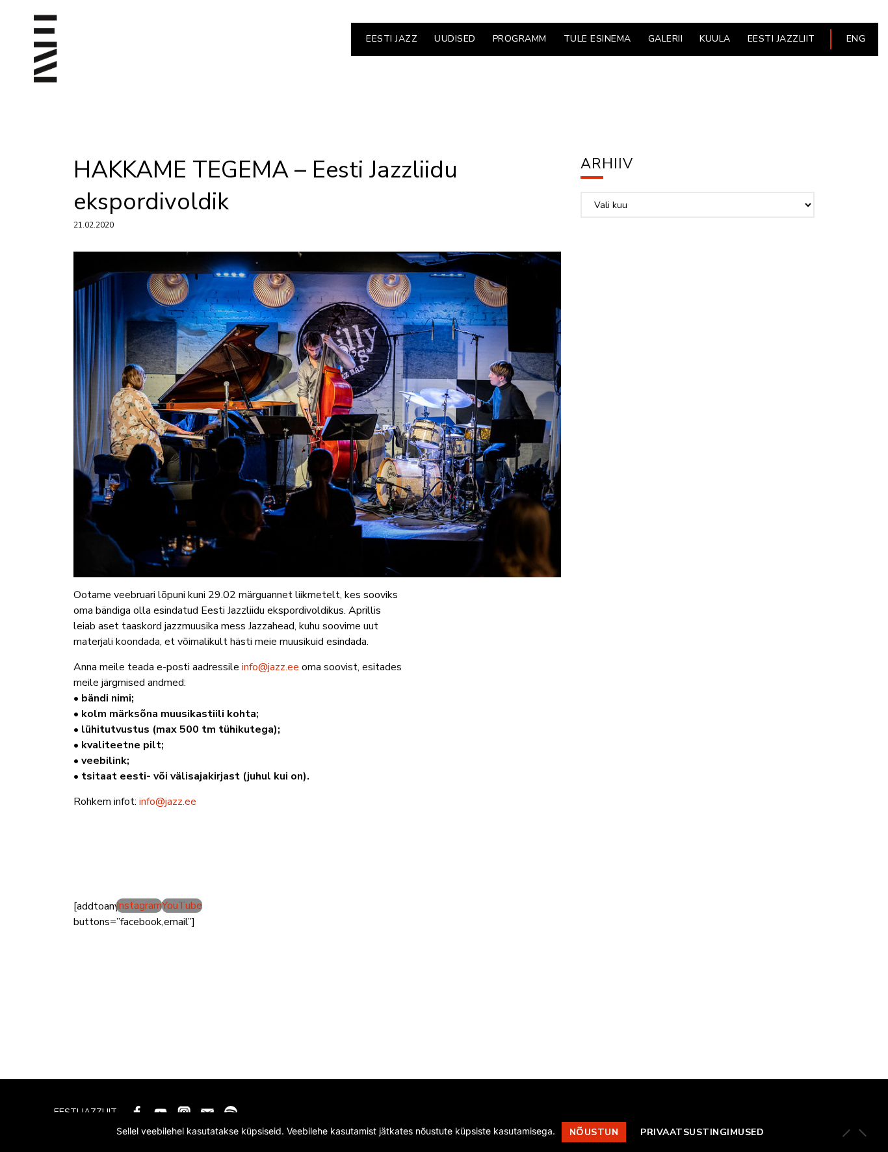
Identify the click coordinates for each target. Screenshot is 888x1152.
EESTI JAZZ (391, 39)
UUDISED (455, 39)
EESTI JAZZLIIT (781, 39)
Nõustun (594, 1132)
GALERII (665, 39)
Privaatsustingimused (702, 1132)
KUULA (715, 39)
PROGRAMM (520, 39)
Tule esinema (597, 39)
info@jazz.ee (270, 667)
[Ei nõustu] (862, 1132)
